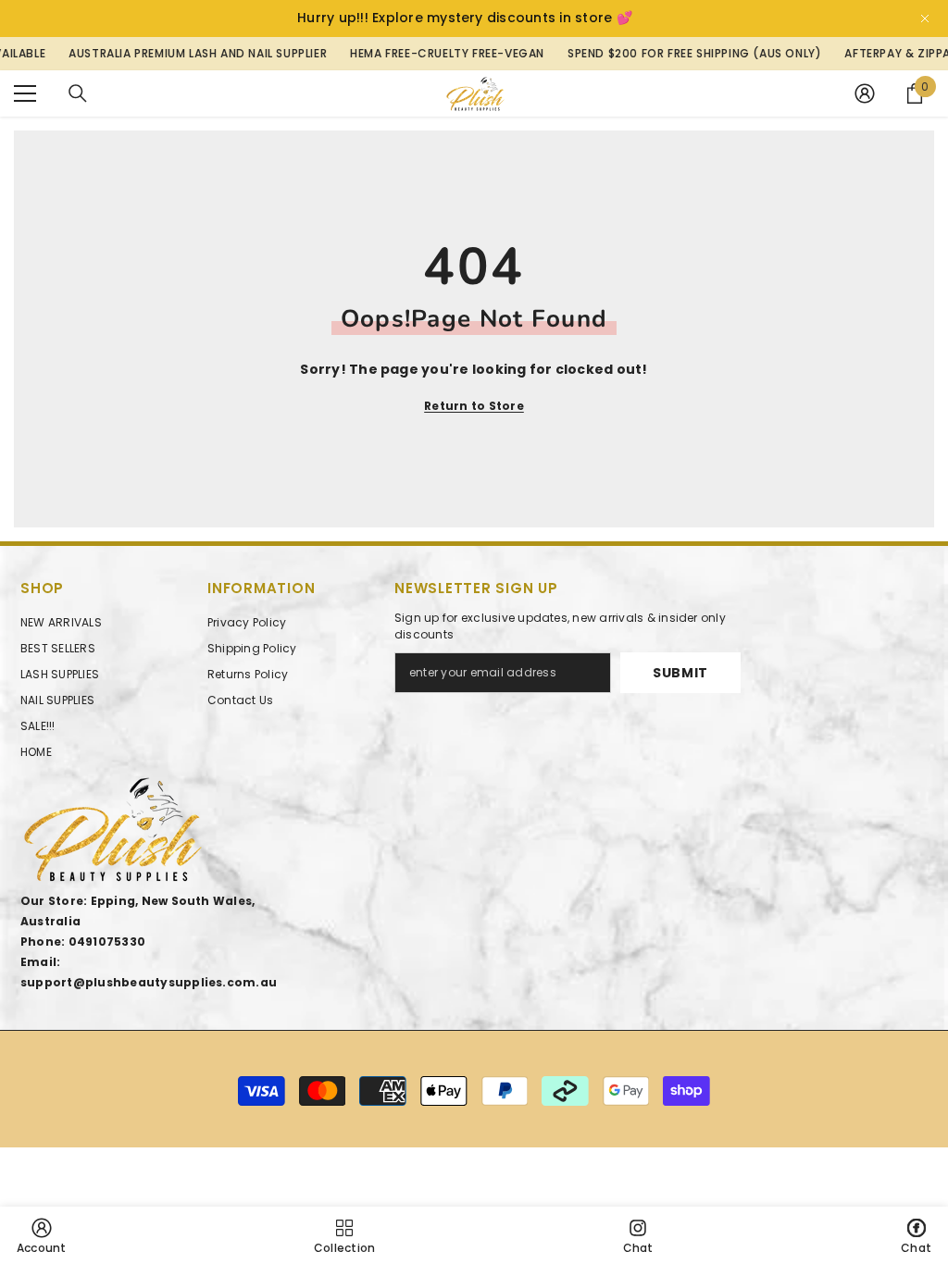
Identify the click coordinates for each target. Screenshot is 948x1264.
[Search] (78, 93)
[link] (42, 1235)
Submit (680, 672)
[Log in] (865, 93)
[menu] (25, 93)
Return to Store (474, 406)
